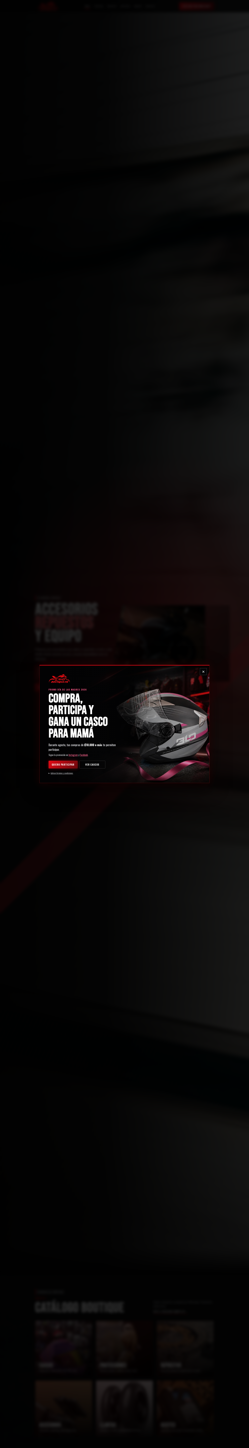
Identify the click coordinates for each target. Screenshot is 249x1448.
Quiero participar (63, 764)
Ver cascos (92, 764)
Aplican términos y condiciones (62, 773)
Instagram (73, 755)
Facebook (84, 755)
